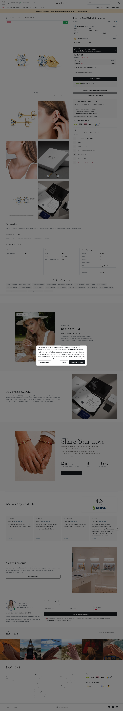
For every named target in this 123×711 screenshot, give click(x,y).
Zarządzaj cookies (44, 362)
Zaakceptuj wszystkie (77, 362)
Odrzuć (64, 362)
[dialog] (61, 355)
